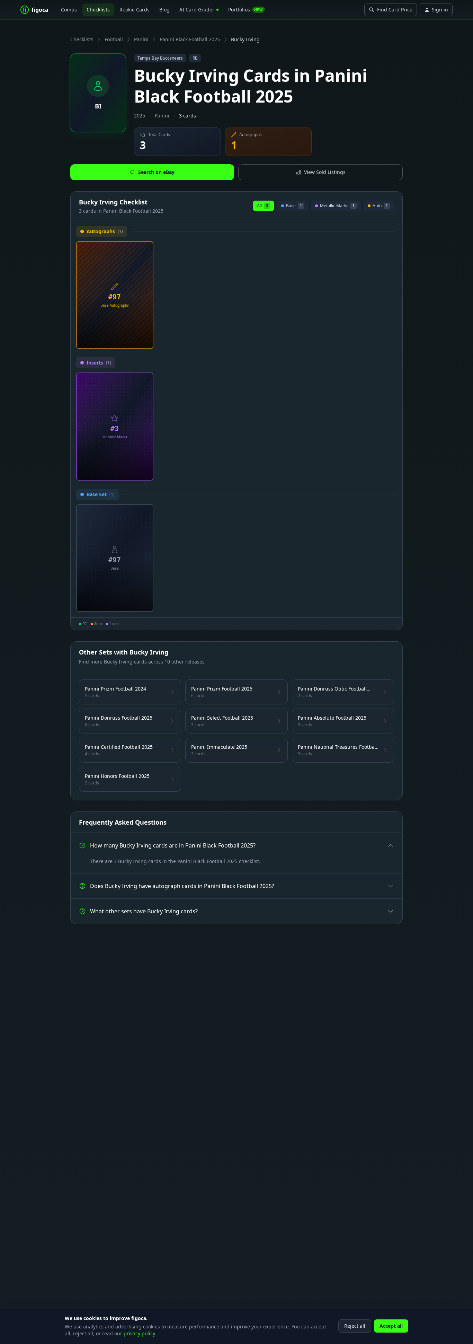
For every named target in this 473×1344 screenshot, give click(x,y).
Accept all (391, 1326)
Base (294, 207)
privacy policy (140, 1333)
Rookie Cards (134, 9)
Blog (164, 9)
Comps (69, 9)
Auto (379, 207)
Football (114, 39)
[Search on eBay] (145, 340)
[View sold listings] (134, 340)
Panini (141, 39)
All (262, 206)
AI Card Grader (196, 9)
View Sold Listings (325, 172)
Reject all (354, 1326)
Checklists (98, 9)
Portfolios (245, 9)
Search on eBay (156, 172)
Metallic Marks (337, 207)
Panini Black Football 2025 (190, 39)
